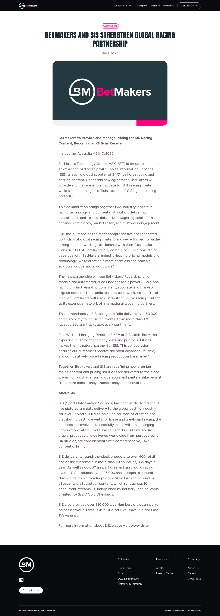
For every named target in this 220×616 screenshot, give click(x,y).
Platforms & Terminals (130, 584)
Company (142, 5)
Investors (168, 5)
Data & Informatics (128, 578)
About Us (193, 568)
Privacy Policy (194, 610)
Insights (155, 5)
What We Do (121, 5)
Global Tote (194, 578)
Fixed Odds (124, 568)
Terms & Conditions (174, 610)
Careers (192, 573)
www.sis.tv (140, 525)
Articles (160, 568)
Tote (120, 573)
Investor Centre (164, 573)
